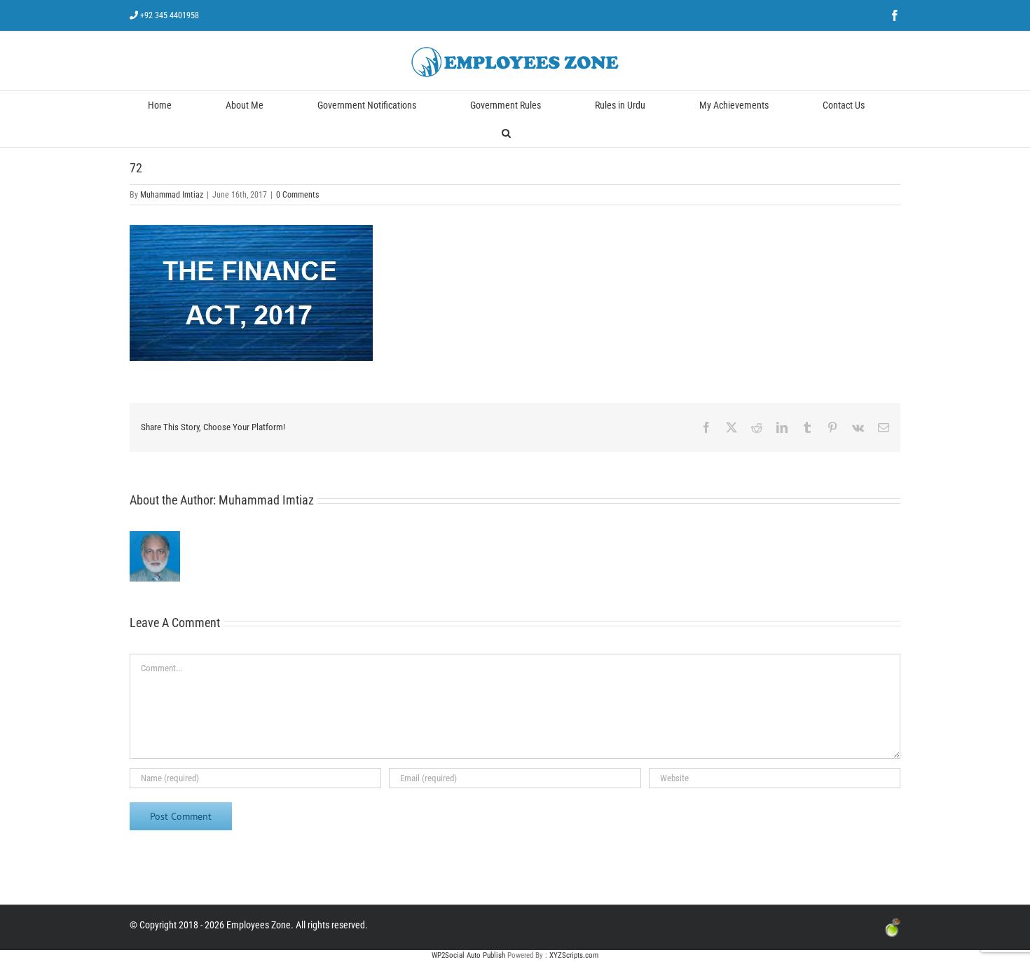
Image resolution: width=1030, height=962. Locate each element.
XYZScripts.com (573, 955)
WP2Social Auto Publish (468, 955)
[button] (506, 133)
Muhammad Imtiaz (171, 195)
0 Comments (297, 195)
